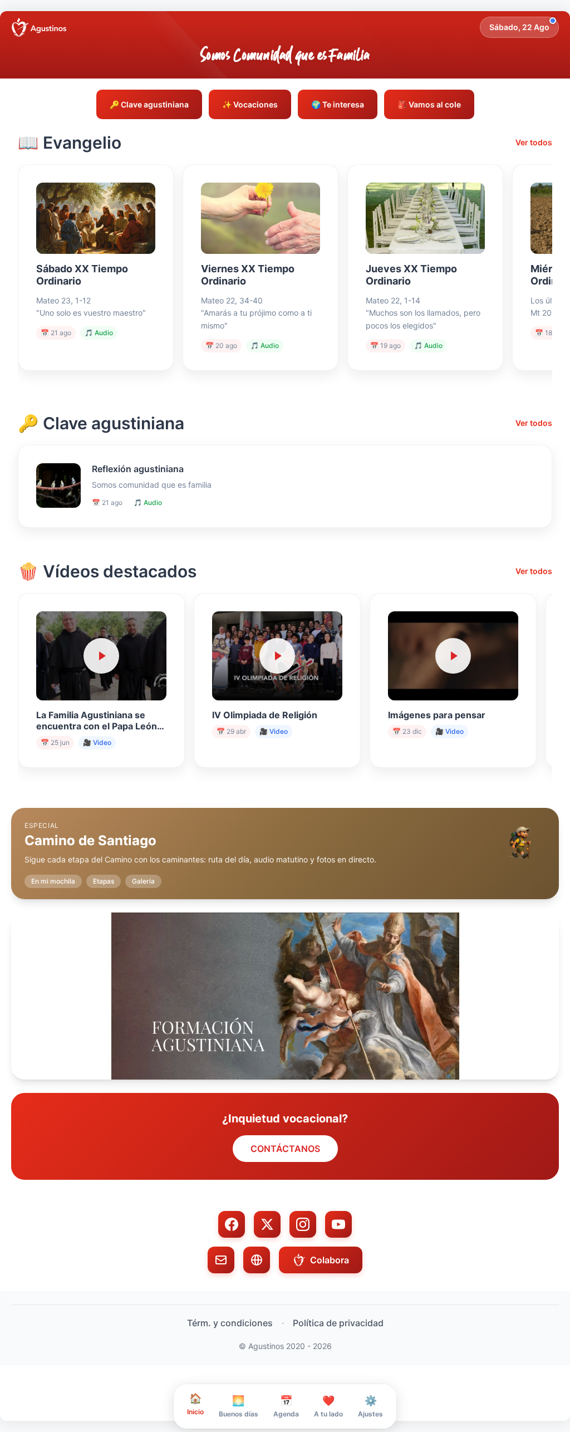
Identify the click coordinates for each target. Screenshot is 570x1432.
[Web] (256, 1260)
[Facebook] (231, 1224)
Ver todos (533, 142)
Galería (143, 881)
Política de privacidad (338, 1322)
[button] (285, 844)
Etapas (103, 881)
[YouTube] (338, 1224)
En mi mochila (53, 881)
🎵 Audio (99, 332)
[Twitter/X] (267, 1224)
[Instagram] (302, 1224)
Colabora (329, 1260)
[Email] (221, 1260)
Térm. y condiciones (230, 1322)
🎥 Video (97, 742)
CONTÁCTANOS (285, 1148)
